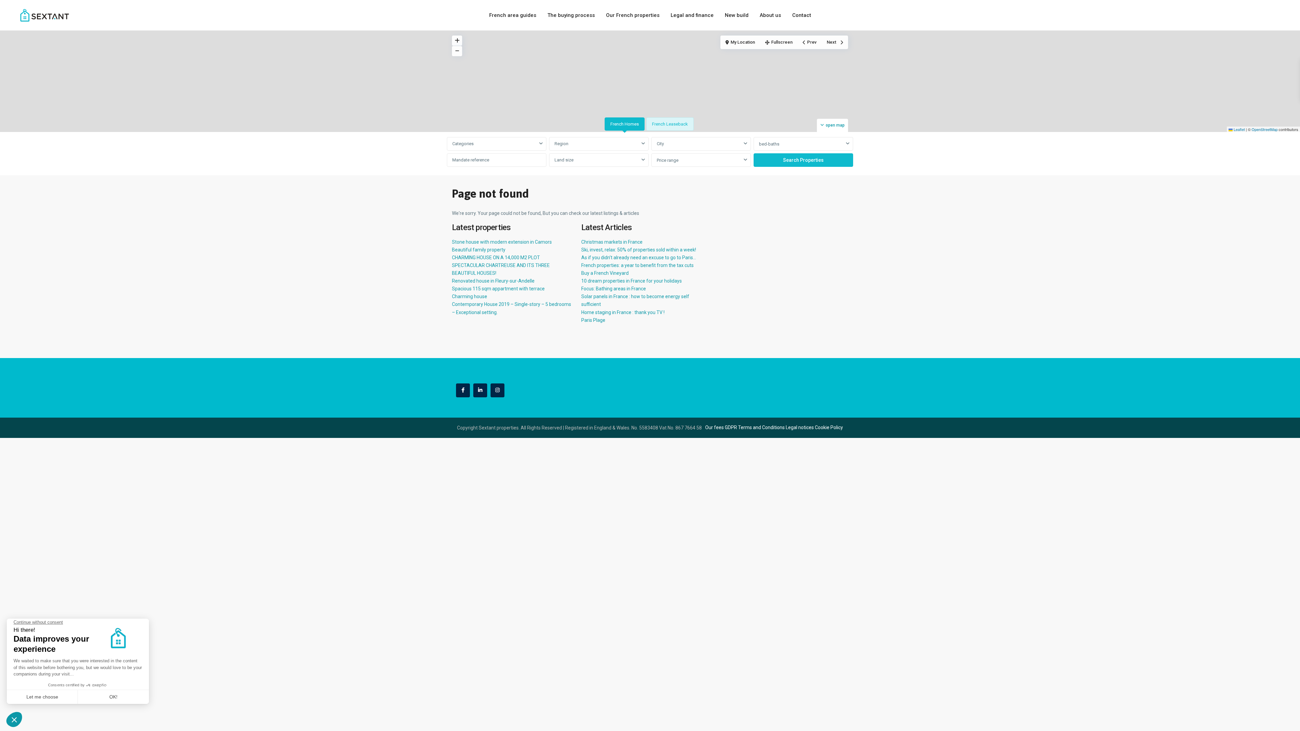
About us (770, 15)
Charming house (469, 296)
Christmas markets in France (612, 242)
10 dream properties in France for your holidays (631, 281)
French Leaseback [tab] (670, 124)
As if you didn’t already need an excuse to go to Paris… (638, 257)
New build (737, 15)
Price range (667, 160)
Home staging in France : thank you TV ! (623, 312)
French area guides (512, 15)
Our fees (714, 427)
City (660, 143)
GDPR (731, 427)
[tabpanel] (650, 152)
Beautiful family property (478, 249)
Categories (463, 143)
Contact (801, 15)
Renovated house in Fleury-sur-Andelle (493, 281)
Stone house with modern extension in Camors (502, 242)
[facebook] (463, 390)
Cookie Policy (829, 427)
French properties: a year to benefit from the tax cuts (637, 265)
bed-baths (769, 144)
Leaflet (1239, 129)
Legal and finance (692, 15)
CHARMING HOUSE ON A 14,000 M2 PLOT (496, 257)
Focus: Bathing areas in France (613, 288)
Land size (564, 159)
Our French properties (632, 15)
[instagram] (497, 390)
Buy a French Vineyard (605, 273)
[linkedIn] (480, 390)
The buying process (571, 15)
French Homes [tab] (624, 124)
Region (561, 143)
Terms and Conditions (761, 427)
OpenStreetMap (1265, 129)
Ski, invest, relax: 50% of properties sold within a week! (638, 249)
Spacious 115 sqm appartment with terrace (498, 288)
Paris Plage (593, 320)
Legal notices (800, 427)
